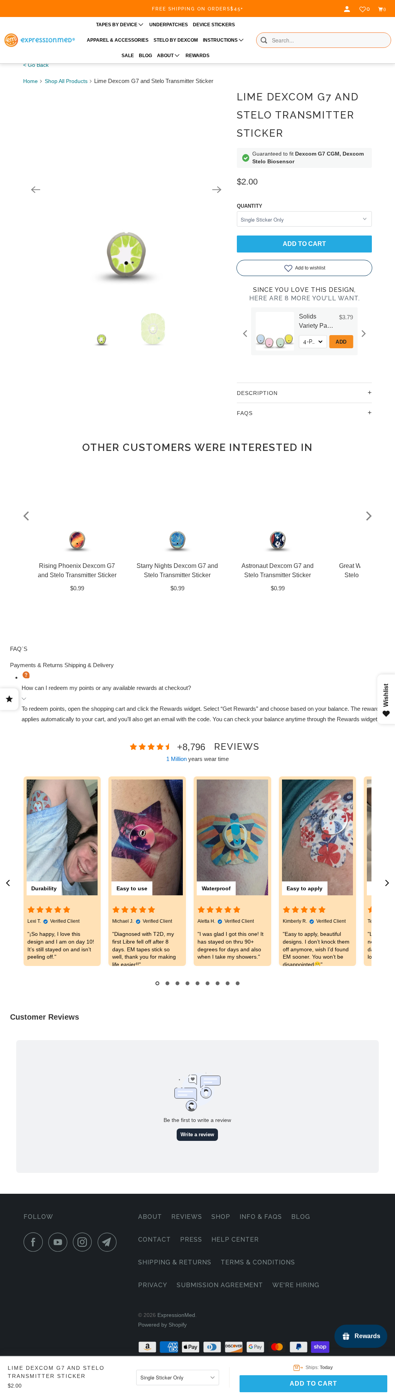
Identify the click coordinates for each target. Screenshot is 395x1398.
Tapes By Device (117, 24)
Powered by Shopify (162, 1325)
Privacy (152, 1285)
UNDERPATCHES (168, 24)
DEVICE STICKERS (214, 24)
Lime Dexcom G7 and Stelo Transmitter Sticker (298, 115)
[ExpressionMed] (39, 40)
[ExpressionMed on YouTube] (59, 1242)
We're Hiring (295, 1285)
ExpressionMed (176, 1315)
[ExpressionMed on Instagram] (84, 1242)
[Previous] (35, 189)
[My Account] (348, 9)
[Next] (216, 189)
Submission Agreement (220, 1285)
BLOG (145, 55)
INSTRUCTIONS (221, 40)
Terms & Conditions (258, 1262)
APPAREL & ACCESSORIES (118, 40)
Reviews (186, 1216)
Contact (154, 1239)
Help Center (235, 1239)
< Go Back (36, 65)
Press (191, 1239)
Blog (300, 1216)
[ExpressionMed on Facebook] (35, 1242)
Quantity (249, 206)
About (150, 1216)
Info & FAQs (261, 1216)
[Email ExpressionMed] (109, 1242)
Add (342, 342)
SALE (128, 55)
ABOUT (166, 55)
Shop (220, 1216)
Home (30, 81)
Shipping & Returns (174, 1262)
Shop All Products (66, 81)
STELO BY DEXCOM (176, 40)
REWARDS (197, 55)
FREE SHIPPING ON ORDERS (197, 9)
